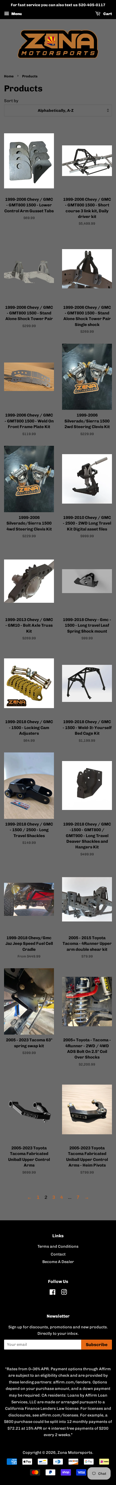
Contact (58, 1254)
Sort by (11, 100)
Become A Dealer (58, 1261)
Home (9, 76)
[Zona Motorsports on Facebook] (52, 1293)
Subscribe (96, 1344)
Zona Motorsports (74, 1452)
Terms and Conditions (58, 1246)
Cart (107, 14)
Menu (16, 14)
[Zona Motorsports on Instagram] (64, 1293)
